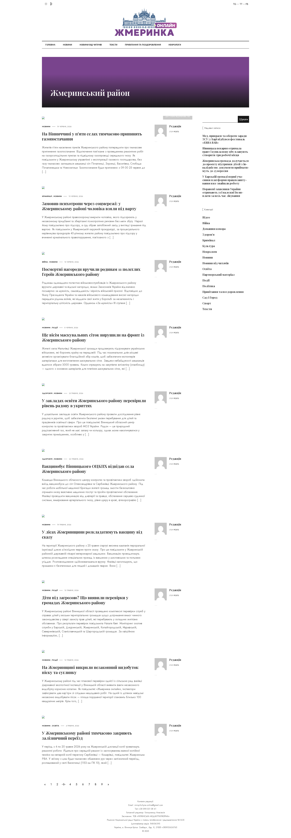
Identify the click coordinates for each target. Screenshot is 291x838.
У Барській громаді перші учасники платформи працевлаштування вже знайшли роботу (224, 180)
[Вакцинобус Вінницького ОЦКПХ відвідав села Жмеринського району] (43, 450)
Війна (45, 262)
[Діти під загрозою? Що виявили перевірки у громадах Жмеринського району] (43, 581)
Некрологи (175, 45)
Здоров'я (47, 393)
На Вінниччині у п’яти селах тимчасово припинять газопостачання (92, 136)
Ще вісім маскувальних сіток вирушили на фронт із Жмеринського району (93, 337)
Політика (208, 286)
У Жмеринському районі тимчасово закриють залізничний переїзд (87, 735)
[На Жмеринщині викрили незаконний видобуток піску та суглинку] (43, 651)
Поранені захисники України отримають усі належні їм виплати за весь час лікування (222, 192)
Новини (67, 45)
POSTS (176, 131)
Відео (206, 217)
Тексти (113, 45)
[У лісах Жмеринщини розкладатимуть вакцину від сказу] (43, 516)
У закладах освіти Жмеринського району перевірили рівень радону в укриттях (94, 403)
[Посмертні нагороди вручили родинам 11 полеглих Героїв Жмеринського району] (43, 253)
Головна (50, 45)
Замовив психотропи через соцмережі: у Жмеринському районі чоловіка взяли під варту (89, 206)
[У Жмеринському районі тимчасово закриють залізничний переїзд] (43, 717)
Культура (208, 246)
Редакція (175, 126)
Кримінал (47, 196)
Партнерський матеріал (218, 274)
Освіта (55, 725)
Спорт (206, 303)
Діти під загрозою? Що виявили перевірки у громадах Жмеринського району (85, 600)
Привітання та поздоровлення (143, 45)
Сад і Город (209, 297)
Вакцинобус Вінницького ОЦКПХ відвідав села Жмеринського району (88, 468)
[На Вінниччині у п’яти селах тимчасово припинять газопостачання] (43, 118)
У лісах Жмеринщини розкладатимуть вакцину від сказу (92, 534)
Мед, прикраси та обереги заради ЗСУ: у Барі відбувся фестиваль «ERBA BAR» (224, 139)
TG (234, 4)
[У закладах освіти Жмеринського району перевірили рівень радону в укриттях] (43, 384)
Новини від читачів (91, 45)
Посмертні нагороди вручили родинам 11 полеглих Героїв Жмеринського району (91, 271)
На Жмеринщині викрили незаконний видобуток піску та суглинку (90, 670)
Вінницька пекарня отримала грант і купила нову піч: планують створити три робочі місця (225, 152)
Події (55, 327)
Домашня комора (213, 229)
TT (241, 4)
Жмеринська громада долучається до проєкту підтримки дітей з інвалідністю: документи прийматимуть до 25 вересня (225, 166)
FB (247, 4)
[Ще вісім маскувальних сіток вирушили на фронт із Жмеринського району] (43, 319)
